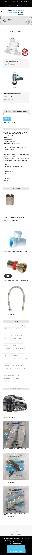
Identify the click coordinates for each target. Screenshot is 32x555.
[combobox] (16, 31)
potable (17, 362)
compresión (19, 335)
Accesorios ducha (11, 145)
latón (13, 352)
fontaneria (7, 342)
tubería (18, 378)
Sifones (7, 178)
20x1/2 (6, 328)
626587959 (24, 1)
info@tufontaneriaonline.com (13, 1)
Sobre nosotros (16, 534)
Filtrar (7, 118)
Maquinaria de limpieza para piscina (17, 158)
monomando (15, 355)
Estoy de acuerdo (16, 547)
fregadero (18, 342)
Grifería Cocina (10, 141)
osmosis (16, 358)
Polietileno (9, 171)
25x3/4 (18, 328)
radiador (7, 365)
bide (11, 332)
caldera (18, 332)
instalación (19, 348)
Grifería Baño (9, 149)
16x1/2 (16, 325)
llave (5, 355)
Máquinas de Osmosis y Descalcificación (16, 154)
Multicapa (8, 169)
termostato (8, 378)
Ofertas (5, 180)
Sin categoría (7, 183)
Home (4, 21)
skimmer (13, 372)
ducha (14, 338)
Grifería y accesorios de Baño (12, 143)
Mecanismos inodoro (12, 152)
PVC (6, 173)
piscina (25, 358)
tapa (18, 375)
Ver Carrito (13, 5)
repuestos (7, 368)
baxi (5, 332)
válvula (6, 381)
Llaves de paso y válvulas (13, 166)
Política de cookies (16, 551)
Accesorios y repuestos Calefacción (15, 132)
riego (16, 368)
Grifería (5, 137)
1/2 (5, 325)
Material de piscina (9, 156)
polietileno (8, 362)
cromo (6, 338)
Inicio (16, 531)
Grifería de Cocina (9, 139)
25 (12, 328)
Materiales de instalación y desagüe (15, 160)
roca (23, 368)
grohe (15, 345)
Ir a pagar (20, 5)
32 (24, 328)
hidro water (8, 348)
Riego (7, 176)
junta (6, 352)
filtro (21, 338)
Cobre (7, 162)
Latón (7, 164)
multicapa (7, 358)
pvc (25, 362)
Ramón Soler (17, 365)
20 (22, 325)
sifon (6, 372)
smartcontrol (9, 375)
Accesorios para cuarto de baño (16, 147)
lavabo (20, 352)
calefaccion (8, 335)
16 (10, 325)
